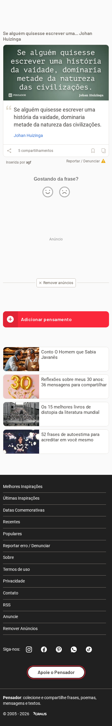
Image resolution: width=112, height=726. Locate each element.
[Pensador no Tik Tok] (89, 649)
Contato (10, 593)
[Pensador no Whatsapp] (74, 649)
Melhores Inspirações (22, 486)
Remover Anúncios (20, 628)
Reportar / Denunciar (83, 161)
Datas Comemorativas (24, 510)
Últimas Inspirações (21, 498)
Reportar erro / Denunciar (26, 545)
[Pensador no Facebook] (44, 649)
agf (28, 162)
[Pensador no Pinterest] (59, 649)
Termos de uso (16, 569)
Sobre (8, 557)
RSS (6, 605)
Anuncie (10, 616)
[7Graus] (40, 714)
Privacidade (14, 581)
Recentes (11, 521)
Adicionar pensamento (46, 319)
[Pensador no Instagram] (29, 649)
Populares (12, 533)
